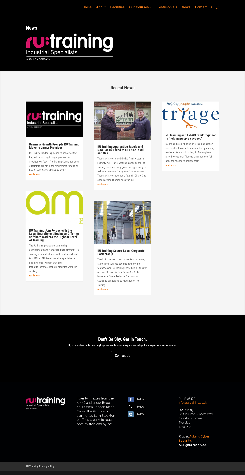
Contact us (203, 7)
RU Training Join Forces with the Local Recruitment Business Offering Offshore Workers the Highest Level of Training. (54, 235)
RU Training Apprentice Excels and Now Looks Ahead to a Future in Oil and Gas (120, 150)
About (101, 7)
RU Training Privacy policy (40, 466)
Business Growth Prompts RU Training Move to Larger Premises (54, 145)
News (186, 7)
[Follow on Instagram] (131, 414)
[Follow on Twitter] (131, 407)
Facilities (117, 7)
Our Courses (139, 7)
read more (34, 174)
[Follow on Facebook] (131, 399)
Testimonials (167, 7)
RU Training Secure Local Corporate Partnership (121, 252)
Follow (140, 399)
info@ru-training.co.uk (193, 402)
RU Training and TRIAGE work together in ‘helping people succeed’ (191, 136)
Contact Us (122, 355)
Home (87, 7)
